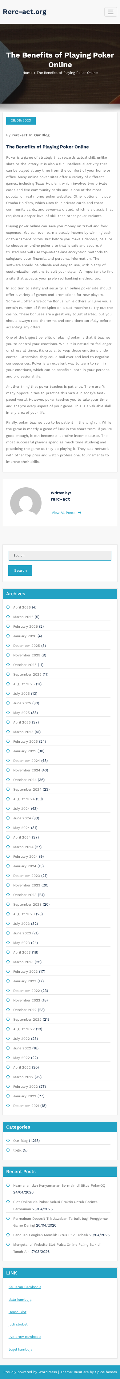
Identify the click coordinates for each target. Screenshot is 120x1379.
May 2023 (21, 943)
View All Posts (64, 513)
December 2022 (26, 991)
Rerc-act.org (24, 11)
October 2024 (25, 780)
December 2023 (26, 876)
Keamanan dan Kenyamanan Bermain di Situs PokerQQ (59, 1186)
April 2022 (22, 1067)
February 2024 (25, 857)
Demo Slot (17, 1312)
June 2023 (22, 933)
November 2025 (26, 655)
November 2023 (26, 885)
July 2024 (21, 809)
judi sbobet (18, 1324)
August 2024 (24, 799)
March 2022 (23, 1077)
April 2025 (22, 722)
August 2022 (24, 1029)
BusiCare (82, 1372)
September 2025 (27, 674)
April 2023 (22, 952)
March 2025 (23, 732)
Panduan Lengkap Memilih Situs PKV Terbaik (50, 1235)
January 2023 (24, 981)
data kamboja (20, 1300)
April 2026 (22, 607)
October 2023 (25, 895)
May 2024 (21, 828)
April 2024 (22, 837)
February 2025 (25, 742)
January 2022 (24, 1096)
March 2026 (23, 617)
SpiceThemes (105, 1372)
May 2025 (21, 713)
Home (27, 73)
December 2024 (26, 761)
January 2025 (24, 751)
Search (20, 570)
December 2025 (26, 646)
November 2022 (26, 1000)
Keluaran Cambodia (25, 1287)
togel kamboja (20, 1349)
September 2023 (27, 905)
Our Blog (42, 135)
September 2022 (27, 1020)
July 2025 (21, 694)
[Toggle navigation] (111, 12)
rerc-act (19, 135)
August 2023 (24, 914)
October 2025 (25, 665)
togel (17, 1150)
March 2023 (23, 962)
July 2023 (21, 924)
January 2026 (24, 636)
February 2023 (25, 972)
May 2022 (21, 1058)
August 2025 (24, 684)
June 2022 (22, 1048)
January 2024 (24, 866)
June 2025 (22, 703)
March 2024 (23, 847)
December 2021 (26, 1106)
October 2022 (25, 1010)
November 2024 (26, 770)
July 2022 (21, 1039)
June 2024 (22, 818)
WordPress (47, 1372)
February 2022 (25, 1087)
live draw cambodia (25, 1337)
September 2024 (27, 790)
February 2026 (25, 627)
